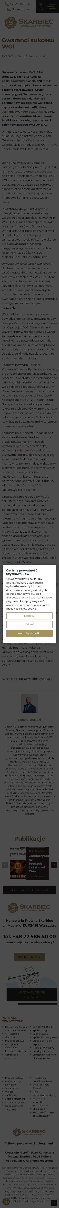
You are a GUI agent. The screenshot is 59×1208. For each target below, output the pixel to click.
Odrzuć (29, 624)
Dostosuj (29, 615)
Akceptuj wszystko (29, 633)
